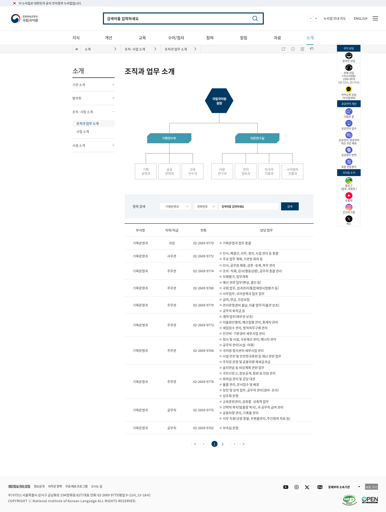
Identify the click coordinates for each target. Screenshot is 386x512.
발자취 (76, 98)
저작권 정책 (55, 486)
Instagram (296, 487)
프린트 (293, 49)
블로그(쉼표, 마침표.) (349, 186)
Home (77, 49)
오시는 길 (96, 486)
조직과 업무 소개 (87, 123)
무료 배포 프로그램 (76, 486)
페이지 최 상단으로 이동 (330, 470)
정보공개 (39, 486)
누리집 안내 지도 (335, 18)
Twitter (308, 487)
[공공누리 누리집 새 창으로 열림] (368, 497)
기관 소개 (78, 84)
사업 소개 (82, 131)
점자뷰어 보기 (312, 49)
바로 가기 (371, 487)
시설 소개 (78, 145)
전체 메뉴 (375, 18)
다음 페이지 (237, 443)
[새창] (347, 497)
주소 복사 (283, 49)
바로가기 (115, 49)
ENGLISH (361, 18)
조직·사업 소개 (82, 111)
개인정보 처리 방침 (19, 486)
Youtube (284, 487)
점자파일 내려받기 (302, 49)
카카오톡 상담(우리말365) (348, 96)
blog (319, 487)
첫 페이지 (198, 443)
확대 (318, 19)
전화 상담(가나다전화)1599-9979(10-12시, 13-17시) (348, 77)
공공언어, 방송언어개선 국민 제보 (349, 141)
